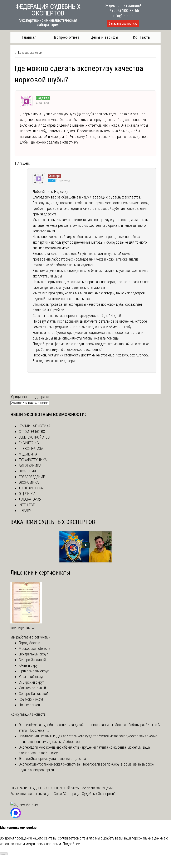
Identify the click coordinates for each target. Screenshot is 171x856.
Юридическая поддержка (29, 396)
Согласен (3, 854)
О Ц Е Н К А (27, 493)
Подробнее (71, 844)
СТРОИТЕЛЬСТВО (32, 431)
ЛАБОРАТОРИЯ (30, 499)
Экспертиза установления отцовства (58, 758)
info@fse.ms (123, 15)
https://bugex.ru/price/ (132, 355)
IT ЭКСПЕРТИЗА (31, 448)
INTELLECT (27, 505)
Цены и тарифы (104, 37)
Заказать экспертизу (123, 23)
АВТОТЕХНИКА (30, 465)
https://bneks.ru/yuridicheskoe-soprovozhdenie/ (67, 349)
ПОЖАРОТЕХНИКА (33, 460)
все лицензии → (22, 628)
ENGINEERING (29, 443)
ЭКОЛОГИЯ (27, 471)
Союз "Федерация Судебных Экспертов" (84, 793)
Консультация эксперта (27, 714)
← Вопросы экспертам (28, 52)
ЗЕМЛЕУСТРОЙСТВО (34, 437)
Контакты (142, 37)
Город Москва (29, 643)
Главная (29, 37)
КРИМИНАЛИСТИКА (34, 426)
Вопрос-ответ (66, 37)
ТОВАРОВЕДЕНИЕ (32, 476)
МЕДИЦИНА (28, 454)
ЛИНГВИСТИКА (31, 488)
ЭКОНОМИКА (29, 482)
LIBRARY (25, 510)
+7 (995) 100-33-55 (123, 10)
